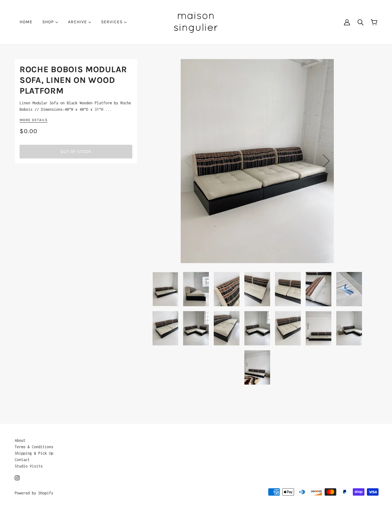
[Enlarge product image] (257, 161)
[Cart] (374, 22)
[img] (17, 477)
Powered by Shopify (34, 493)
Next (323, 161)
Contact (22, 459)
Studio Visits (29, 466)
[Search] (360, 22)
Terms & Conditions (34, 447)
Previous (191, 161)
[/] (196, 21)
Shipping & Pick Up (34, 453)
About (20, 440)
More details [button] (33, 120)
